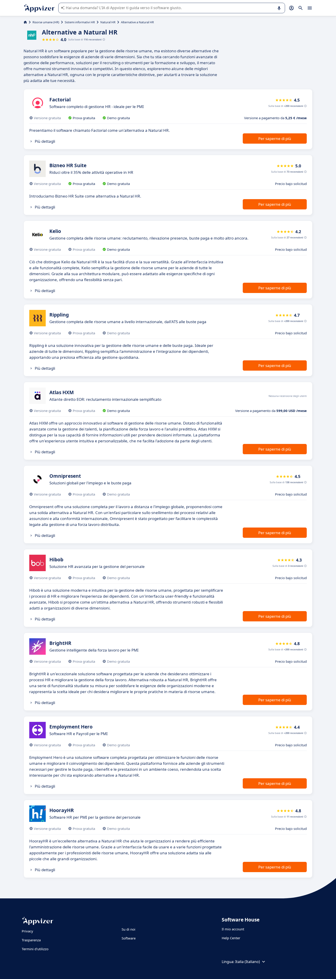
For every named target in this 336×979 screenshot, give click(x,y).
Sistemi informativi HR (80, 22)
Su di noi (128, 929)
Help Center (231, 938)
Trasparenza (31, 940)
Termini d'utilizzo (35, 949)
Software (129, 938)
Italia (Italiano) (247, 961)
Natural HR (107, 22)
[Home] (25, 22)
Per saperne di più (274, 138)
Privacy (27, 931)
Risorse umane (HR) (45, 22)
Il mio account (233, 929)
